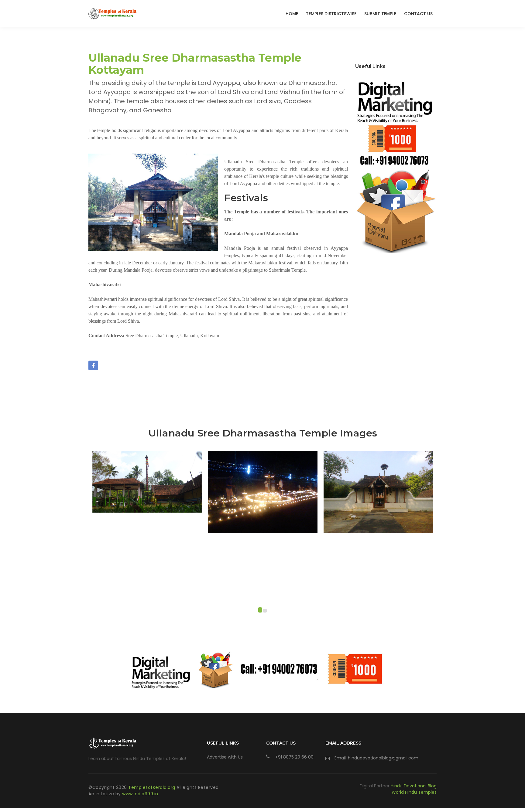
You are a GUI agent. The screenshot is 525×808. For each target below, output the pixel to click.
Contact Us (418, 14)
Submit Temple (380, 14)
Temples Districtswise (331, 14)
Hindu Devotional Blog (414, 786)
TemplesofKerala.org (152, 787)
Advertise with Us (225, 757)
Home (292, 14)
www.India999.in (140, 794)
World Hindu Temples (414, 792)
